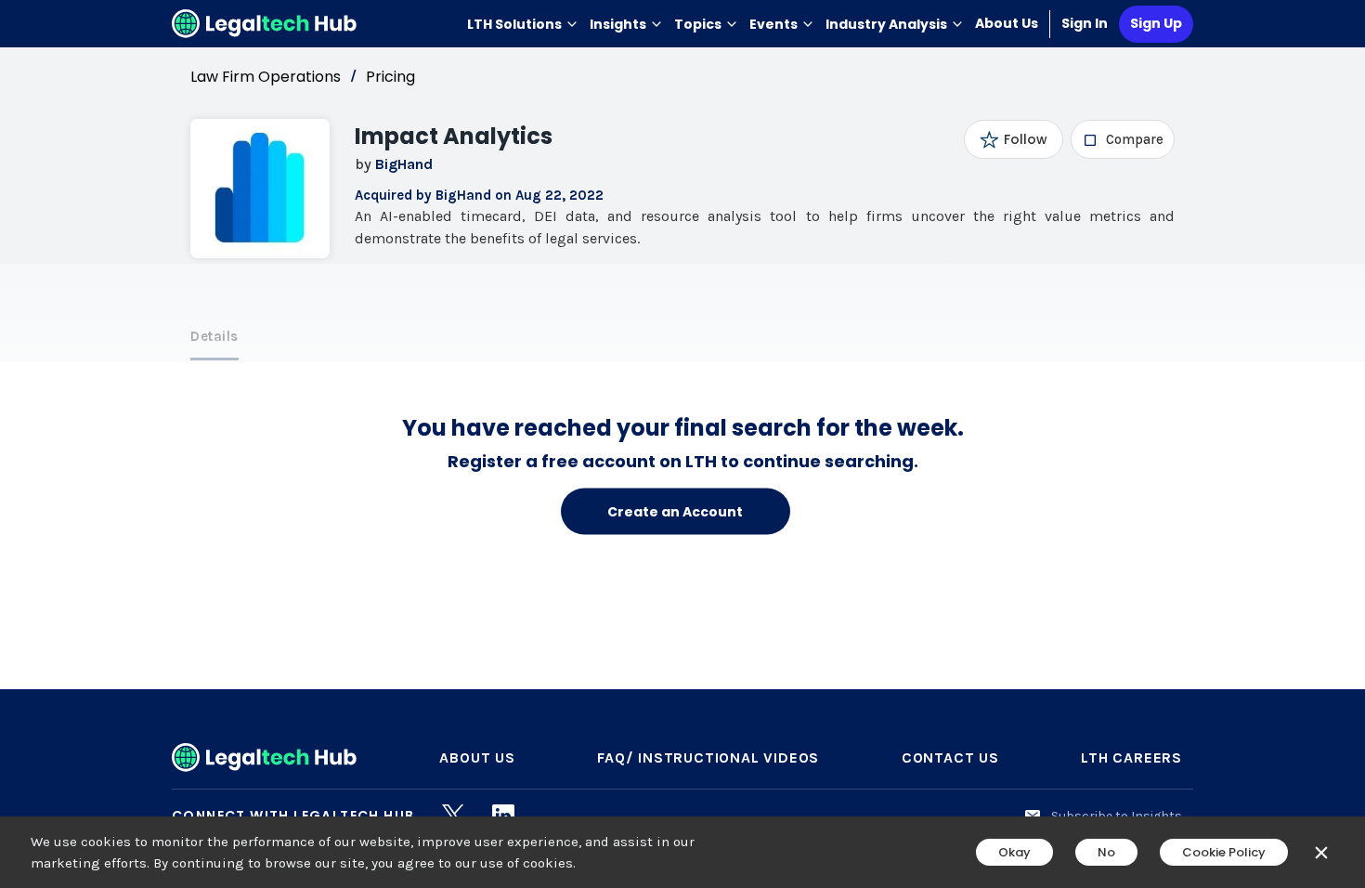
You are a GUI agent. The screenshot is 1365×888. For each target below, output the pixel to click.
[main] (682, 444)
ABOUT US (476, 757)
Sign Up (1156, 23)
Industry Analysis (886, 24)
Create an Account (675, 511)
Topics (698, 24)
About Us (1006, 23)
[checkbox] (1123, 139)
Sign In (1084, 23)
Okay (1014, 852)
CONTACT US (950, 757)
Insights (618, 24)
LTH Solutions (514, 24)
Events (773, 24)
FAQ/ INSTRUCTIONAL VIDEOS (708, 757)
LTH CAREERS (1131, 757)
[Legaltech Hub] (265, 23)
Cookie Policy (1224, 852)
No (1106, 852)
